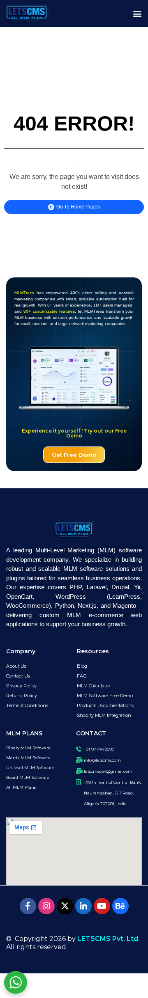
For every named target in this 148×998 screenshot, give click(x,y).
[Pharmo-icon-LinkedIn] (83, 906)
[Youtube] (102, 906)
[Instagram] (46, 906)
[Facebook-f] (28, 906)
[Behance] (120, 906)
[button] (137, 14)
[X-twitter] (65, 906)
